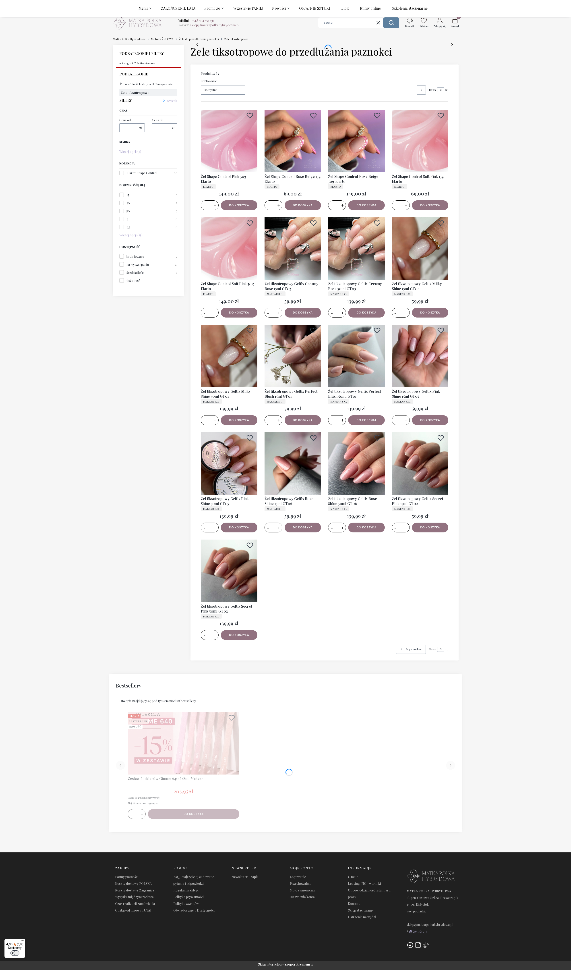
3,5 (128, 227)
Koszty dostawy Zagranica (134, 890)
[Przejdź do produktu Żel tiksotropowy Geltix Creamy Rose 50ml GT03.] (356, 248)
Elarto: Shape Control (141, 173)
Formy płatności (126, 877)
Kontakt (354, 903)
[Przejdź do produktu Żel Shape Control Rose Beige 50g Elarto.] (356, 141)
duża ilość (133, 280)
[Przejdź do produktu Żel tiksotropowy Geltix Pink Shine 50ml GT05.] (229, 463)
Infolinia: (196, 20)
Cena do (157, 120)
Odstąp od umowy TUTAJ (133, 910)
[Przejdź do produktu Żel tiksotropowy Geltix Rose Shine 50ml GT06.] (356, 463)
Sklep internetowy (284, 964)
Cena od (125, 120)
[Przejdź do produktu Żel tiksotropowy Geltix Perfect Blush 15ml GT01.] (293, 356)
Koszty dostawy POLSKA (133, 883)
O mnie (353, 877)
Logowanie (298, 877)
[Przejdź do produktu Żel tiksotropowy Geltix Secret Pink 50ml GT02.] (229, 571)
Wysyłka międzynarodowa (134, 897)
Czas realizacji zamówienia (135, 903)
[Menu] (22, 941)
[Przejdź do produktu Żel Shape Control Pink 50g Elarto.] (229, 141)
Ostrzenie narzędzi (362, 917)
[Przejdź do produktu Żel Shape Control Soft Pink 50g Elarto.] (229, 248)
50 (128, 211)
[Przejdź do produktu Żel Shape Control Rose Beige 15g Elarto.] (293, 141)
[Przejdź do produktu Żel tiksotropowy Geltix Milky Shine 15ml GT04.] (420, 248)
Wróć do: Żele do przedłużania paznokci (149, 84)
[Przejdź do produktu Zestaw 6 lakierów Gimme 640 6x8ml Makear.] (183, 743)
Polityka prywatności (188, 897)
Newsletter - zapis (245, 877)
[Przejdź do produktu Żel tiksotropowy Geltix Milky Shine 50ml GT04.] (229, 356)
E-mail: (208, 25)
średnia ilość (135, 272)
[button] (391, 22)
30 (128, 203)
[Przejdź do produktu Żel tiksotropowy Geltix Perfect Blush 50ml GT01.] (356, 356)
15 (127, 195)
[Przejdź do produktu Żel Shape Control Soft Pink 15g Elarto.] (420, 141)
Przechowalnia (300, 883)
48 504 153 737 (418, 931)
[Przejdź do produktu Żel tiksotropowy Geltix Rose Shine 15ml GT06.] (293, 463)
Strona (433, 89)
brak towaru (135, 256)
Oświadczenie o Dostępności (194, 910)
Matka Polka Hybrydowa (129, 39)
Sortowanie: (209, 81)
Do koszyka (239, 205)
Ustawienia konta (302, 897)
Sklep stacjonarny (361, 910)
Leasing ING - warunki (364, 883)
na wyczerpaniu (137, 264)
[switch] (14, 953)
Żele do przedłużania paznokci (199, 39)
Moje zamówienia (302, 890)
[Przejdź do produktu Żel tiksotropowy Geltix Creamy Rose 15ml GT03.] (293, 248)
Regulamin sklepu (186, 890)
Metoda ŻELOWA (162, 39)
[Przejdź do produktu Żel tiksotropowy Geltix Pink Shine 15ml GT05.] (420, 356)
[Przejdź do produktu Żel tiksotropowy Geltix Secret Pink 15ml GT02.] (420, 463)
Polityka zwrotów (186, 903)
